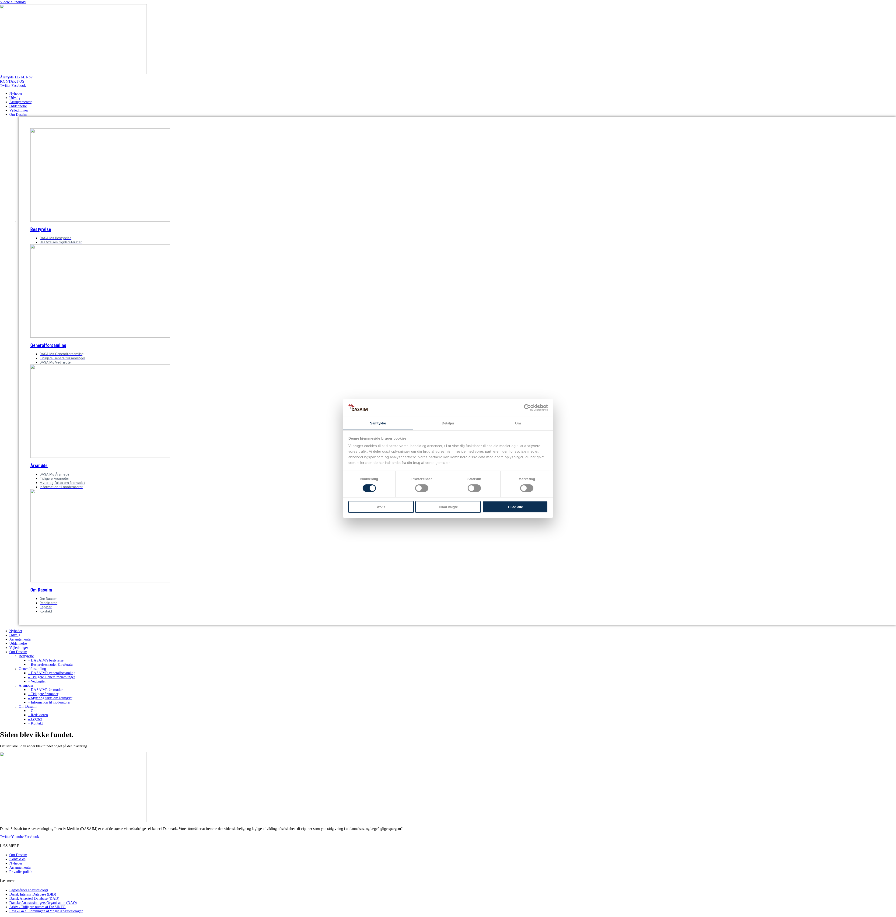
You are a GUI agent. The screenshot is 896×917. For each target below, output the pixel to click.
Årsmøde (39, 465)
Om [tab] (518, 423)
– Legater (35, 719)
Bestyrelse (40, 229)
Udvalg (14, 98)
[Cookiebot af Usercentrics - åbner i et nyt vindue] (527, 407)
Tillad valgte (448, 507)
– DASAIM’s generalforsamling (51, 673)
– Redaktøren (38, 715)
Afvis (381, 507)
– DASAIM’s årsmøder (45, 690)
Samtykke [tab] (378, 423)
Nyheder (15, 93)
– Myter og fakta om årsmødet (50, 698)
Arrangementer (20, 102)
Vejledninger (18, 110)
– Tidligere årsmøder (43, 694)
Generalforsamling (48, 345)
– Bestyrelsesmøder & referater (51, 664)
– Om (32, 711)
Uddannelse (18, 106)
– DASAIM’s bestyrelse (45, 660)
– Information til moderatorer (49, 702)
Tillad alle (515, 507)
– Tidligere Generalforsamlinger (51, 677)
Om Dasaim (18, 114)
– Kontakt (35, 723)
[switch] (421, 488)
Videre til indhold (13, 2)
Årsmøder (26, 685)
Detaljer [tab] (448, 423)
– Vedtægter (37, 681)
